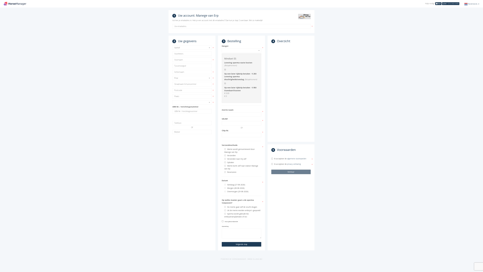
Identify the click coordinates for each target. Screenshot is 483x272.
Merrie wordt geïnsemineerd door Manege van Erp (239, 150)
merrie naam (227, 110)
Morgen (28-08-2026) (236, 188)
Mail (439, 4)
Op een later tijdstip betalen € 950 (240, 87)
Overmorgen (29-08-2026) (237, 191)
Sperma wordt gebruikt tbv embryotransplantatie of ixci (236, 215)
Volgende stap (241, 244)
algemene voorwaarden (296, 158)
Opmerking (225, 226)
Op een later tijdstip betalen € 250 (240, 74)
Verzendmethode (229, 145)
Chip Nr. (225, 130)
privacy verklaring (294, 164)
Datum (225, 180)
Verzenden (231, 155)
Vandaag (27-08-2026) (236, 184)
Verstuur (291, 172)
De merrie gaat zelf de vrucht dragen (242, 207)
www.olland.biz (255, 259)
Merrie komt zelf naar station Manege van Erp (241, 167)
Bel (451, 4)
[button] (471, 4)
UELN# (225, 119)
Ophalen (230, 162)
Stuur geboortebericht (231, 221)
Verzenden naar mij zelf (236, 159)
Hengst (225, 46)
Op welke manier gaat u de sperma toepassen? (238, 201)
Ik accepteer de (290, 158)
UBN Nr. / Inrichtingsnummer (185, 107)
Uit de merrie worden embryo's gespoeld (243, 210)
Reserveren (231, 172)
